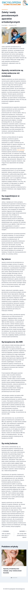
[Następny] (24, 563)
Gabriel (5, 25)
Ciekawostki (5, 9)
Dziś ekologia (20, 150)
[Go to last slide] (4, 563)
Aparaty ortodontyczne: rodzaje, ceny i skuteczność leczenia (12, 571)
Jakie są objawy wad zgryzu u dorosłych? (6, 534)
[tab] (11, 577)
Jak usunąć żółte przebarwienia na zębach (21, 534)
